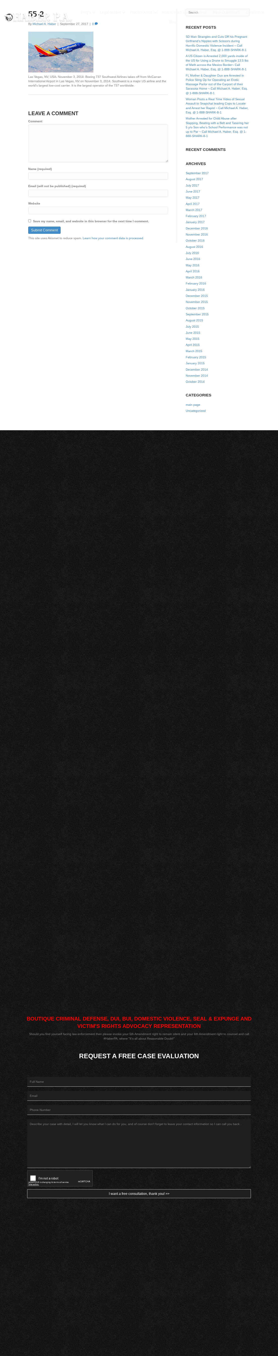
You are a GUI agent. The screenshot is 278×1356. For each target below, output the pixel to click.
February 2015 (196, 357)
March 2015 (194, 351)
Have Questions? (226, 12)
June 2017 (193, 191)
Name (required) (40, 169)
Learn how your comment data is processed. (113, 238)
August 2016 (194, 247)
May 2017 (192, 197)
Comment (35, 121)
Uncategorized (196, 410)
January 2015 (195, 363)
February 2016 (196, 283)
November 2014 (197, 375)
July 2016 (192, 253)
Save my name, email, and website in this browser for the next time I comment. (91, 221)
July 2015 (192, 326)
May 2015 (192, 338)
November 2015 (197, 302)
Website (34, 203)
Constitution (255, 12)
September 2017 (197, 173)
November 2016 (197, 234)
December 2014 (197, 369)
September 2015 (197, 314)
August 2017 (194, 179)
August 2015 (194, 320)
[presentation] (60, 1178)
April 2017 (193, 204)
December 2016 (197, 228)
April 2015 (193, 345)
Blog (172, 22)
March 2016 (194, 277)
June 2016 (193, 259)
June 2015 (193, 332)
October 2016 (195, 240)
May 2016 (192, 265)
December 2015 (197, 296)
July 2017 (192, 185)
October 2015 (195, 308)
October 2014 (195, 381)
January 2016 (195, 289)
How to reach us (174, 12)
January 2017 (195, 222)
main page (193, 404)
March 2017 (194, 210)
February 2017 (196, 216)
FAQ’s (86, 12)
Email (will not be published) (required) (57, 186)
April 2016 (193, 271)
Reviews (200, 12)
